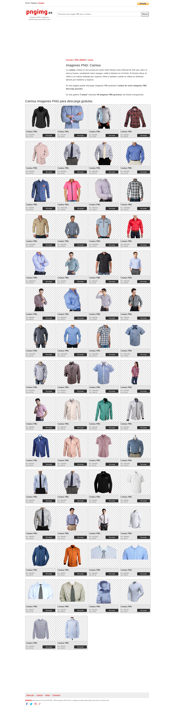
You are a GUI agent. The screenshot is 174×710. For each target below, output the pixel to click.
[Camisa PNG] (40, 116)
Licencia (40, 695)
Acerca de (30, 695)
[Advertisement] (87, 38)
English (41, 3)
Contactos (56, 695)
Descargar (49, 135)
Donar (47, 695)
